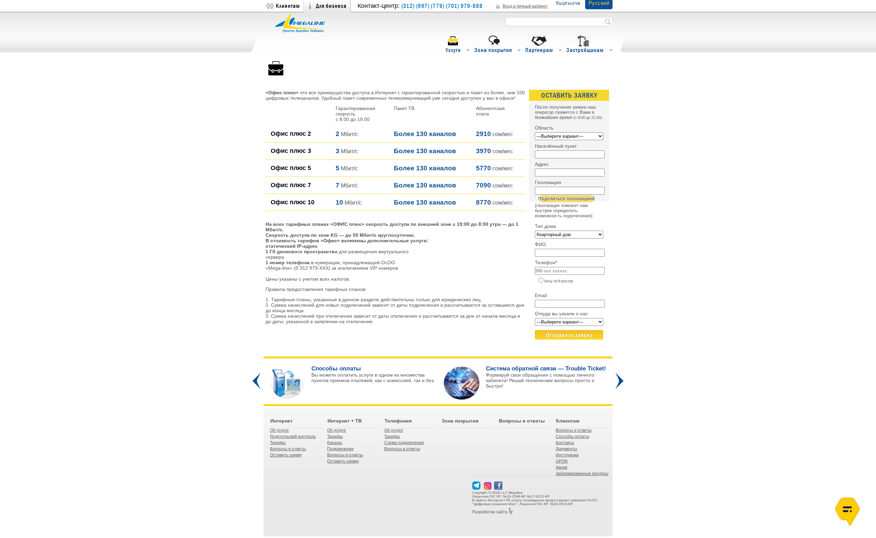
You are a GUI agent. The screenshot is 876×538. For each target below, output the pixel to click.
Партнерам (539, 50)
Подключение (340, 449)
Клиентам (288, 6)
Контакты (565, 442)
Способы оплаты (572, 436)
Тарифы (278, 442)
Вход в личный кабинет (525, 6)
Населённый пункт (556, 146)
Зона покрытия (493, 50)
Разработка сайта (489, 512)
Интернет (281, 421)
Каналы (334, 442)
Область (544, 128)
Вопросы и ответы (288, 449)
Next (619, 381)
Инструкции (567, 455)
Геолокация (548, 182)
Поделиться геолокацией (566, 198)
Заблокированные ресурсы (582, 473)
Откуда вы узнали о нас (561, 313)
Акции (561, 467)
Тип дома (545, 226)
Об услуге (279, 430)
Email (541, 295)
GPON (562, 461)
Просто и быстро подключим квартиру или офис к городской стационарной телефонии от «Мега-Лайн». (372, 383)
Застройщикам (585, 50)
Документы (566, 449)
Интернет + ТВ (344, 421)
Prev (257, 381)
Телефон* (546, 262)
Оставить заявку (286, 455)
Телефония (398, 421)
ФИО (540, 244)
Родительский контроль (293, 436)
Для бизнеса (331, 6)
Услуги (453, 50)
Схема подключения (404, 442)
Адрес (542, 164)
